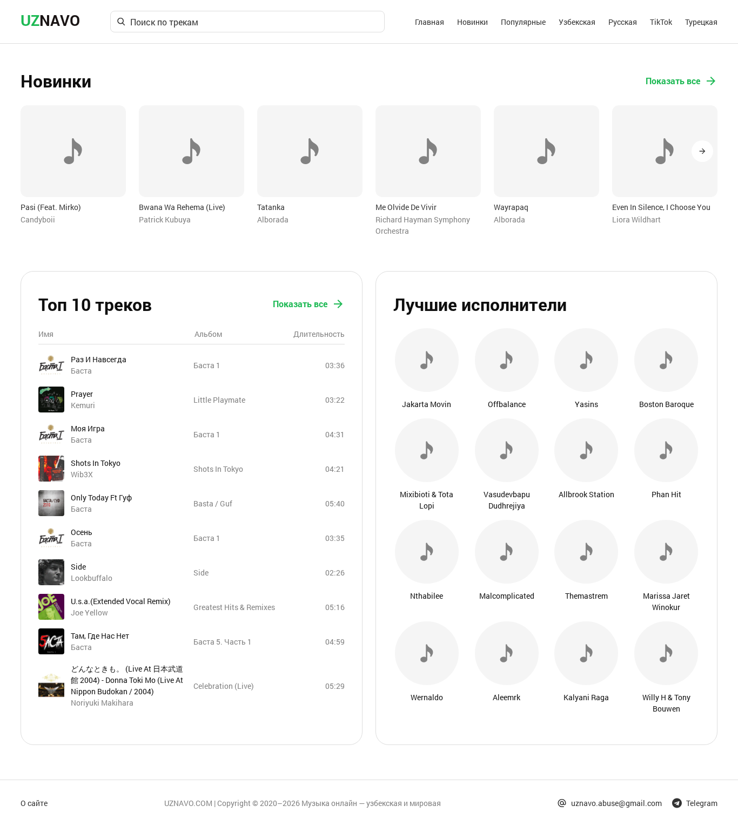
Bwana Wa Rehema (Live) (182, 207)
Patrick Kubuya (165, 219)
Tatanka (271, 207)
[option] (73, 165)
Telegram (701, 803)
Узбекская (577, 22)
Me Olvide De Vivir (406, 207)
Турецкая (701, 22)
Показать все (673, 80)
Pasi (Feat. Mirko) (51, 207)
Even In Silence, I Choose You (661, 207)
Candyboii (38, 219)
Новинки (472, 22)
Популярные (523, 22)
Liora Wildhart (636, 219)
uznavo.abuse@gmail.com (616, 803)
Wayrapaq (511, 207)
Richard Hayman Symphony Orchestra (422, 225)
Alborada (273, 219)
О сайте (34, 803)
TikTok (661, 22)
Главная (429, 22)
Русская (622, 22)
